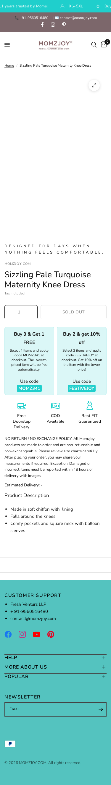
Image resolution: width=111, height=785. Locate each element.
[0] (103, 45)
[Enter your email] (101, 709)
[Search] (94, 45)
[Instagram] (25, 634)
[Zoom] (94, 85)
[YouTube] (39, 634)
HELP (10, 658)
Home (9, 65)
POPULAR (16, 677)
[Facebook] (10, 634)
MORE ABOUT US (25, 667)
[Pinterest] (53, 634)
